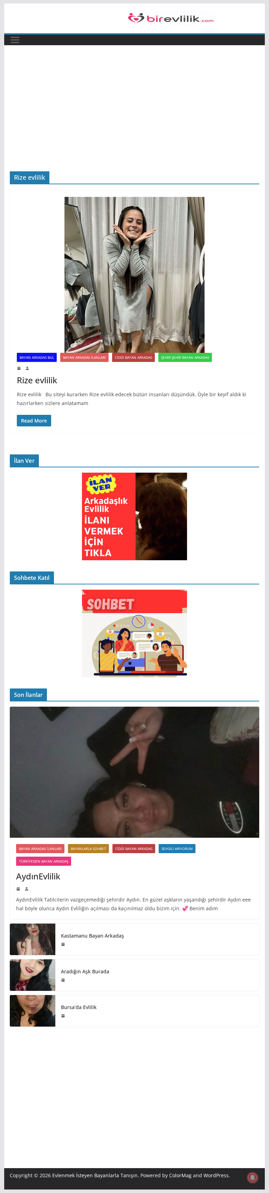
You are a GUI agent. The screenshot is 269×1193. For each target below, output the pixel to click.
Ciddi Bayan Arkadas (133, 357)
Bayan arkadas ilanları (84, 357)
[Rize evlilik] (135, 275)
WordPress (216, 1175)
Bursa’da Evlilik (79, 1007)
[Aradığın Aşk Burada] (32, 975)
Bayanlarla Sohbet (88, 848)
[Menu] (15, 40)
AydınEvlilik (38, 876)
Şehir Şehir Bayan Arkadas (185, 357)
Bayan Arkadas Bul (37, 357)
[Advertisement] (134, 98)
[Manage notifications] (252, 1177)
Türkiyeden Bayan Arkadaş (43, 861)
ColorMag (180, 1175)
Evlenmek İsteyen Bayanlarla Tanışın (95, 1175)
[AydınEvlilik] (135, 772)
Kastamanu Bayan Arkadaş (92, 935)
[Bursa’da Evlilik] (32, 1011)
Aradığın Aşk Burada (85, 971)
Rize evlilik (37, 380)
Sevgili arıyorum (177, 848)
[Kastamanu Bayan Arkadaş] (32, 939)
